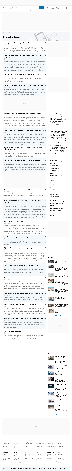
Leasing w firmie (39, 446)
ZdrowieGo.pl (60, 454)
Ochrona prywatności (11, 468)
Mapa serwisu (62, 468)
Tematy (10, 32)
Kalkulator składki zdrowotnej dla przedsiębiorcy (56, 162)
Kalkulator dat (52, 178)
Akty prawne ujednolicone (29, 459)
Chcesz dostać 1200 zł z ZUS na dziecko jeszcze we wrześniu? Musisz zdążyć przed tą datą (58, 125)
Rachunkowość (53, 191)
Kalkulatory (54, 160)
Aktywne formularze (57, 183)
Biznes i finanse (39, 440)
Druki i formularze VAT (54, 196)
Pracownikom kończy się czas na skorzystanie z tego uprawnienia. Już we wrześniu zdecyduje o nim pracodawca (58, 119)
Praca (26, 446)
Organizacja (5, 454)
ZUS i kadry (5, 444)
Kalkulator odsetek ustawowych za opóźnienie (57, 172)
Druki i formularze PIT (54, 194)
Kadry (14, 10)
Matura (15, 461)
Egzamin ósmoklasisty (18, 462)
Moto (46, 10)
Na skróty (60, 452)
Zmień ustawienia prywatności (24, 468)
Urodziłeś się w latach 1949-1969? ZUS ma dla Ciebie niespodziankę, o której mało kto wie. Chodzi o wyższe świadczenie (58, 148)
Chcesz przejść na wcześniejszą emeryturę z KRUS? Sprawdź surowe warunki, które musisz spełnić (58, 132)
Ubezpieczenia (16, 443)
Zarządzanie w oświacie (18, 459)
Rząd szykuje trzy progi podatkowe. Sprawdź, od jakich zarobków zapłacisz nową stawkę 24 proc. (57, 122)
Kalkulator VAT (53, 180)
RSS (45, 468)
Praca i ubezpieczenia (40, 443)
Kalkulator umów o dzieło (55, 170)
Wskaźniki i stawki (50, 452)
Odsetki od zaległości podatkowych (57, 175)
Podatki (4, 440)
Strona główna (5, 32)
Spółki (37, 442)
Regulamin (35, 468)
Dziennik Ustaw (27, 454)
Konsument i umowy (28, 443)
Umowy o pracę (53, 186)
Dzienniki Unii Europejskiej (29, 458)
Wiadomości (60, 440)
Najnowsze (55, 116)
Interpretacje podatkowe (54, 217)
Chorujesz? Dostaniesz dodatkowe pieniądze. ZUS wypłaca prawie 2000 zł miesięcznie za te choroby (57, 145)
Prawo (33, 10)
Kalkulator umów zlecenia (55, 168)
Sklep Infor (27, 447)
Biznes (19, 10)
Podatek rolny (52, 213)
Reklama (55, 468)
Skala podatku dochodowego (52, 461)
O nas (4, 468)
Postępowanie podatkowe (55, 192)
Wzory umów (60, 458)
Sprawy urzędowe (28, 444)
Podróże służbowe (50, 458)
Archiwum (59, 455)
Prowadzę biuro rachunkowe (52, 442)
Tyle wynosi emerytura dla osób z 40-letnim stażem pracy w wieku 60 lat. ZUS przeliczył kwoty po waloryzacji (58, 135)
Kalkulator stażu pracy (40, 459)
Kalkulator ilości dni (54, 177)
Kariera (40, 468)
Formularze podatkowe (54, 197)
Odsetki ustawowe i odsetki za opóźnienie (58, 201)
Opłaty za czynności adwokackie (56, 208)
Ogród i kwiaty (60, 446)
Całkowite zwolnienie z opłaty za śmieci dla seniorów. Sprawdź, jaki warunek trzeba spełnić (58, 154)
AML (48, 447)
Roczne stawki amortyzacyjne (56, 212)
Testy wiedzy (16, 463)
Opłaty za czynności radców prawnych (57, 210)
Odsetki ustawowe (50, 459)
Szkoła (15, 455)
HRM (15, 447)
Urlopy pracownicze (54, 187)
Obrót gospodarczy (6, 443)
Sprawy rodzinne (28, 440)
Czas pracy (52, 184)
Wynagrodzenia (53, 189)
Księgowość (8, 10)
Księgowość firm (6, 439)
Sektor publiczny (26, 10)
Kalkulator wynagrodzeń (55, 166)
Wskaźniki (54, 200)
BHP (15, 446)
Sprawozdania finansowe (51, 446)
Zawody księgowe (6, 446)
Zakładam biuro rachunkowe (52, 440)
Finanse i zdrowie (39, 447)
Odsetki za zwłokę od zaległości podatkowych (56, 204)
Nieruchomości (52, 10)
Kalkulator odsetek (39, 458)
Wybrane (62, 116)
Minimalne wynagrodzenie (51, 455)
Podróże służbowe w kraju (51, 454)
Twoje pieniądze (39, 10)
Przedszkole (16, 454)
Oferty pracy (60, 462)
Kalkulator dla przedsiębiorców (56, 165)
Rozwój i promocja (6, 458)
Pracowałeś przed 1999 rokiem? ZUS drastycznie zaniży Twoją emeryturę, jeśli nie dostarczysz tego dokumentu (58, 138)
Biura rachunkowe (50, 439)
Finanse (59, 443)
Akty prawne (27, 452)
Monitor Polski (27, 455)
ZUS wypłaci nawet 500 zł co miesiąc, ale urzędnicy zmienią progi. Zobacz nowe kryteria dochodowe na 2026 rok (58, 141)
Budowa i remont (61, 444)
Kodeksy (26, 461)
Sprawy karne (27, 442)
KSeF (65, 10)
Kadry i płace (5, 459)
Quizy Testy (52, 215)
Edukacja (59, 10)
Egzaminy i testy (17, 458)
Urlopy (15, 444)
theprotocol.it (60, 461)
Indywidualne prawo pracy (18, 440)
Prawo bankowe (16, 32)
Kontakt (49, 468)
